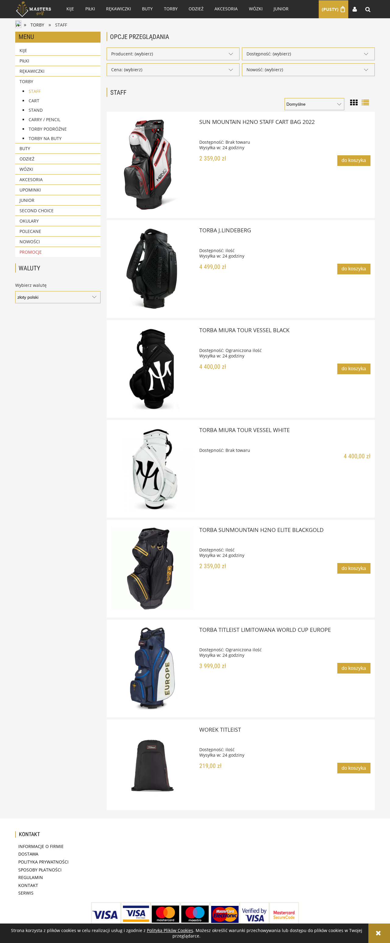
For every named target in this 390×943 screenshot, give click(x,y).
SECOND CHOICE (37, 210)
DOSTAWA (28, 854)
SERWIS (26, 893)
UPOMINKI (30, 190)
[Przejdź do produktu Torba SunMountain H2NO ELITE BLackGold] (152, 568)
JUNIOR (27, 200)
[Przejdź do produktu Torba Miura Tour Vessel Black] (152, 368)
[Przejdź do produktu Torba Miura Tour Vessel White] (152, 468)
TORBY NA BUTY (45, 138)
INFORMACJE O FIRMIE (41, 846)
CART (34, 101)
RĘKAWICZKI (32, 71)
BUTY (25, 148)
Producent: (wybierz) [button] (132, 54)
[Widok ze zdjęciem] (353, 102)
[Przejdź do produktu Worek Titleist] (152, 765)
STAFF (35, 91)
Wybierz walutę (31, 285)
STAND (36, 110)
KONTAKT (28, 885)
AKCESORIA (31, 179)
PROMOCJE (31, 252)
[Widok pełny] (365, 102)
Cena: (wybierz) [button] (126, 69)
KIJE (23, 50)
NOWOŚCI (30, 242)
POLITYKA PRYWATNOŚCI (43, 862)
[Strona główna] (33, 9)
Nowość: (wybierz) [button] (264, 69)
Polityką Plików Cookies (170, 930)
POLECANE (30, 231)
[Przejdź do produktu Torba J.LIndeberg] (152, 268)
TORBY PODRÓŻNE (48, 129)
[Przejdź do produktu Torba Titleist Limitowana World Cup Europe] (152, 668)
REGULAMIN (30, 877)
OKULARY (29, 221)
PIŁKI (24, 61)
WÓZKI (26, 169)
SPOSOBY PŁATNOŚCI (40, 870)
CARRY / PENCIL (44, 119)
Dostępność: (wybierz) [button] (268, 54)
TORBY (26, 81)
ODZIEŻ (27, 159)
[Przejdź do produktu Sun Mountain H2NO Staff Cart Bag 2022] (152, 164)
